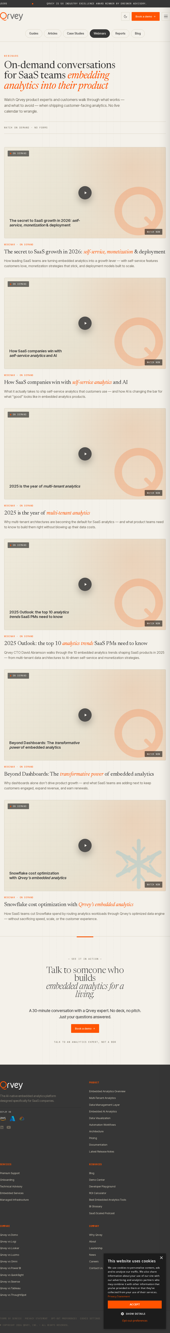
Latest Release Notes (101, 1151)
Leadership (95, 1248)
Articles (52, 33)
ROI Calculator (97, 1193)
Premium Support (10, 1173)
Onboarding (7, 1179)
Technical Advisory (11, 1186)
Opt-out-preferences (134, 1320)
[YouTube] (9, 1127)
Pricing (93, 1138)
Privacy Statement (36, 1318)
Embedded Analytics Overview (107, 1091)
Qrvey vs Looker (9, 1248)
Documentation (98, 1144)
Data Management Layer (104, 1104)
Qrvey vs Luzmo (9, 1254)
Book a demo (146, 16)
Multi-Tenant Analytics (102, 1098)
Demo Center (97, 1179)
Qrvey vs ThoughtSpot (13, 1294)
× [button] (161, 1257)
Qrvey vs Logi (8, 1241)
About (92, 1241)
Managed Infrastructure (14, 1199)
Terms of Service (11, 1318)
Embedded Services (11, 1193)
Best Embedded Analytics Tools (107, 1199)
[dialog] (135, 1291)
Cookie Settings (90, 1318)
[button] (135, 1313)
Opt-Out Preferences (64, 1318)
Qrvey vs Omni (8, 1261)
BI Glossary (95, 1206)
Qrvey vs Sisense (10, 1281)
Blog (138, 33)
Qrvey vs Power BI (10, 1268)
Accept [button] (135, 1304)
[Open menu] (166, 16)
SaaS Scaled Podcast (102, 1213)
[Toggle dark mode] (125, 16)
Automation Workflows (102, 1124)
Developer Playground (102, 1186)
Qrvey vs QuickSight (12, 1274)
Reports (120, 33)
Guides (33, 33)
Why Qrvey (95, 1234)
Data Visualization (99, 1118)
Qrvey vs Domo (9, 1234)
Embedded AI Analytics (103, 1111)
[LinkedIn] (2, 1127)
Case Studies (75, 33)
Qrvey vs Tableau (10, 1288)
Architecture (96, 1131)
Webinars (100, 33)
